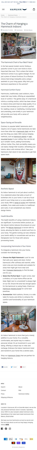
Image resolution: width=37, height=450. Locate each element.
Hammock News (13, 15)
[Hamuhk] (18, 9)
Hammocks (19, 30)
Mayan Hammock (15, 228)
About (20, 387)
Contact (3, 390)
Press (2, 394)
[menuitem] (34, 9)
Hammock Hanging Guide (12, 289)
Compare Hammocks (14, 270)
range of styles (19, 203)
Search (3, 387)
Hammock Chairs (14, 355)
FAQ (19, 390)
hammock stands (20, 136)
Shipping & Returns (7, 397)
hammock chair (22, 131)
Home (2, 15)
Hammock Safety (23, 394)
